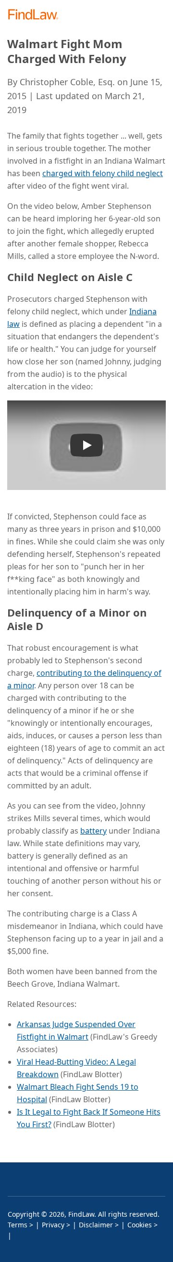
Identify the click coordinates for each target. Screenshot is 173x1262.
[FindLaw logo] (36, 15)
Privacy (53, 1224)
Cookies (139, 1224)
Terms (17, 1224)
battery (93, 830)
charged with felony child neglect (102, 173)
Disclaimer (96, 1224)
